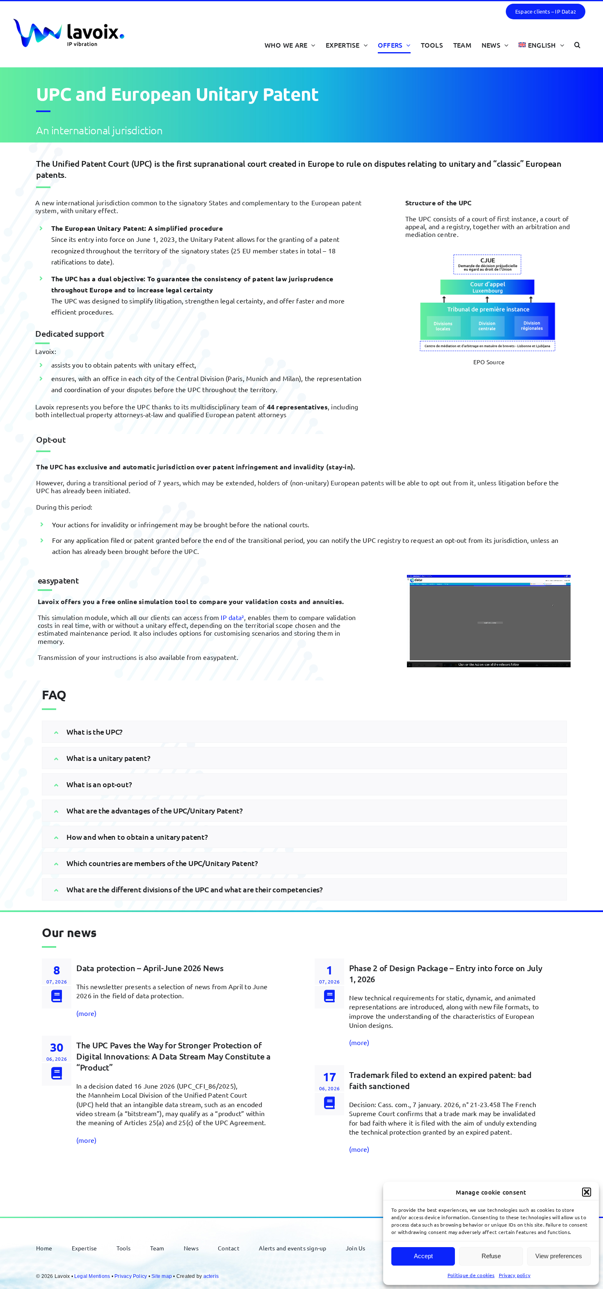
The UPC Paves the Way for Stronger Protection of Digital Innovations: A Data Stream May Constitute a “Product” (173, 1056)
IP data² (232, 617)
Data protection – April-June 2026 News (150, 968)
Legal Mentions (92, 1276)
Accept (423, 1255)
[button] (586, 1192)
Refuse (491, 1255)
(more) (86, 1013)
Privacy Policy (130, 1276)
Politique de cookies (471, 1275)
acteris (211, 1276)
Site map (161, 1276)
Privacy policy (514, 1275)
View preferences (558, 1255)
